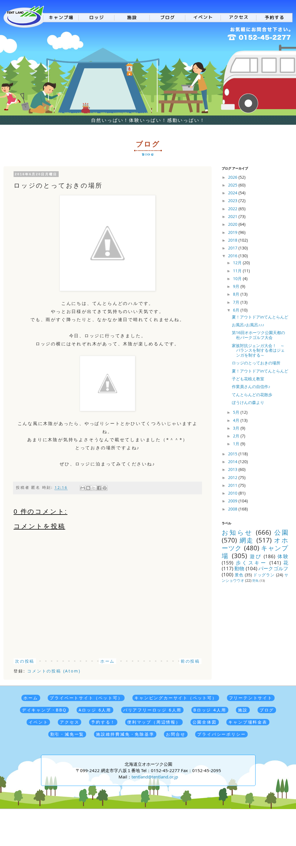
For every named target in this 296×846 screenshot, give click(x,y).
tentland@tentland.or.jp (155, 777)
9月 (236, 286)
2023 (233, 200)
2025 (233, 185)
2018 (233, 240)
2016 (233, 255)
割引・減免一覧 (67, 734)
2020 (233, 224)
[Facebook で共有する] (99, 488)
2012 (233, 477)
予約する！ (103, 722)
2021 (233, 216)
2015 (233, 453)
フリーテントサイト (251, 697)
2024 (233, 192)
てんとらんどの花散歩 (252, 394)
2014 (233, 461)
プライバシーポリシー (221, 734)
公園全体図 (205, 722)
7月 (236, 302)
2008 (233, 509)
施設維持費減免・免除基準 (125, 734)
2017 (233, 248)
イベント (38, 722)
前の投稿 (190, 661)
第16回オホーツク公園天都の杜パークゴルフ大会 (258, 335)
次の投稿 (24, 661)
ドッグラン (264, 574)
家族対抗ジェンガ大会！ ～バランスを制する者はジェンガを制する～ (258, 350)
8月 (236, 294)
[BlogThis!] (88, 488)
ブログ (267, 710)
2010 (233, 493)
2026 (233, 177)
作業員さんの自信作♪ (251, 386)
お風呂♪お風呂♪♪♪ (248, 324)
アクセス (69, 722)
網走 (247, 540)
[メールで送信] (83, 488)
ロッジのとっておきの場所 (256, 363)
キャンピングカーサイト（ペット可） (175, 697)
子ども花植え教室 (248, 378)
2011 (233, 485)
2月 (236, 436)
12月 (238, 262)
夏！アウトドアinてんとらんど (260, 317)
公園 (281, 532)
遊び (256, 556)
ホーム (107, 661)
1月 (236, 443)
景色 (239, 574)
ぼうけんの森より (248, 402)
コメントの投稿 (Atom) (53, 671)
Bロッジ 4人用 (209, 710)
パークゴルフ (273, 568)
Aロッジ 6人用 (95, 710)
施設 (243, 710)
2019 (233, 232)
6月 (236, 310)
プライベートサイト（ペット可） (86, 697)
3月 (236, 428)
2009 (233, 501)
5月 (236, 412)
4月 (236, 420)
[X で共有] (94, 488)
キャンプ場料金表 (247, 722)
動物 (239, 568)
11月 (238, 270)
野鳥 (255, 580)
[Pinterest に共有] (105, 488)
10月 (238, 278)
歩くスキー (251, 562)
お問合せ (175, 734)
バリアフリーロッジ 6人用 (152, 710)
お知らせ (237, 532)
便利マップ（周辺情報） (154, 722)
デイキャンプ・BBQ (44, 710)
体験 (283, 556)
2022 (233, 208)
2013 (233, 469)
